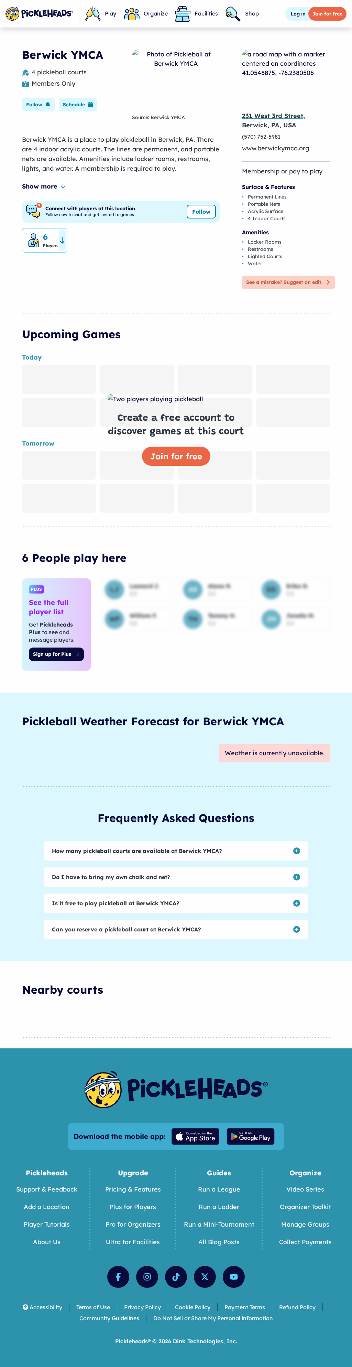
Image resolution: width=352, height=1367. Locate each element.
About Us (46, 1242)
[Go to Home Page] (39, 14)
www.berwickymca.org (275, 148)
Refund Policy (297, 1307)
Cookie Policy (192, 1307)
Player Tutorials (47, 1224)
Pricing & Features (133, 1189)
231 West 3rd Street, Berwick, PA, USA (273, 120)
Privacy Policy (142, 1307)
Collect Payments (305, 1242)
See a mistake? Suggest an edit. (284, 282)
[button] (38, 104)
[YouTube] (234, 1277)
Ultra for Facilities (133, 1242)
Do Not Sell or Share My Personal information (213, 1318)
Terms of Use (93, 1307)
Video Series (305, 1189)
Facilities (206, 13)
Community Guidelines (109, 1318)
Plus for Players (133, 1207)
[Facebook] (118, 1277)
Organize (156, 13)
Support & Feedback (46, 1189)
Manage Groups (305, 1224)
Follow (201, 211)
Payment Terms (244, 1307)
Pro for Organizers (133, 1224)
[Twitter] (205, 1277)
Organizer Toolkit (305, 1207)
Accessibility (46, 1307)
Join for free (176, 456)
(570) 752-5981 (261, 136)
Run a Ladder (219, 1207)
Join (327, 14)
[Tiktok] (176, 1277)
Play (110, 13)
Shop (252, 13)
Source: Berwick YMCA (158, 117)
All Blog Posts (219, 1242)
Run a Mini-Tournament (219, 1224)
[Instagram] (147, 1277)
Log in (298, 14)
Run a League (219, 1189)
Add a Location (46, 1207)
